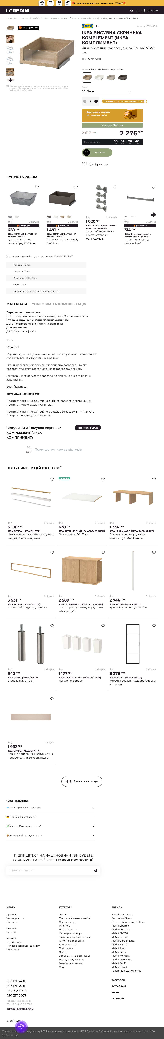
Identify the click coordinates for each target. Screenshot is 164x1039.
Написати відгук (88, 427)
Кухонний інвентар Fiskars (127, 921)
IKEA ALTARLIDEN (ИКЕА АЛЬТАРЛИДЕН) (82, 531)
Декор (63, 952)
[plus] (96, 101)
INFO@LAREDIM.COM (20, 1009)
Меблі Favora (119, 937)
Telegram (117, 998)
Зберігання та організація (75, 955)
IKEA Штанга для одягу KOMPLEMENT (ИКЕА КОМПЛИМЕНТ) (137, 235)
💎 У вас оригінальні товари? (23, 807)
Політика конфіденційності (23, 945)
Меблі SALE (118, 963)
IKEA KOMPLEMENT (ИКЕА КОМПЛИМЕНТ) (22, 235)
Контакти (12, 921)
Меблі (35, 18)
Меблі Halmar (119, 944)
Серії (62, 967)
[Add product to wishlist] (37, 187)
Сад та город (67, 921)
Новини (11, 928)
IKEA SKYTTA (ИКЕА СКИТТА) (24, 531)
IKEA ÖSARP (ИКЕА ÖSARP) (23, 677)
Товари (25, 18)
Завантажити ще (86, 781)
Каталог (11, 938)
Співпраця (13, 949)
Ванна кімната (68, 944)
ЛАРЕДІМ (11, 18)
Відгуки (11, 932)
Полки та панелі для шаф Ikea (42, 291)
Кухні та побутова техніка (75, 937)
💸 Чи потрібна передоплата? (23, 826)
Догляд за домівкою (71, 959)
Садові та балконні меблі (74, 918)
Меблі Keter (118, 952)
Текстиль (64, 925)
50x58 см (88, 91)
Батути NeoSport (121, 918)
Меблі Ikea (118, 948)
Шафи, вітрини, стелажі (55, 18)
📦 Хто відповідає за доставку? (24, 835)
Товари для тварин (70, 963)
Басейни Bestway (122, 914)
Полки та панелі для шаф (85, 18)
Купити (99, 152)
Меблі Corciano (120, 929)
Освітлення (66, 948)
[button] (153, 215)
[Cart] (143, 10)
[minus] (84, 101)
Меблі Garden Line (122, 940)
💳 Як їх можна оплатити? (21, 816)
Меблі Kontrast (120, 955)
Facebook (118, 980)
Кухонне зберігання (71, 940)
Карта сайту (13, 942)
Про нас (11, 914)
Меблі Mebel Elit (121, 959)
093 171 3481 (15, 981)
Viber (115, 992)
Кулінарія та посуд (70, 933)
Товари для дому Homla (126, 970)
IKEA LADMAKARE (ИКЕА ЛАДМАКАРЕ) (132, 531)
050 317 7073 (16, 995)
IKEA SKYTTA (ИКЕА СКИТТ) (125, 604)
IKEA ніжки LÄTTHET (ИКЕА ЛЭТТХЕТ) (80, 677)
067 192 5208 (16, 991)
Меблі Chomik (120, 925)
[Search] (131, 10)
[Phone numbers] (137, 10)
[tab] (59, 304)
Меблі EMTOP (120, 933)
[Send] (95, 870)
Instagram (118, 986)
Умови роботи (15, 918)
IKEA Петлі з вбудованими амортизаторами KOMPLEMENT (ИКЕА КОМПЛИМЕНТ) (100, 226)
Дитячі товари (68, 929)
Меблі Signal (119, 967)
